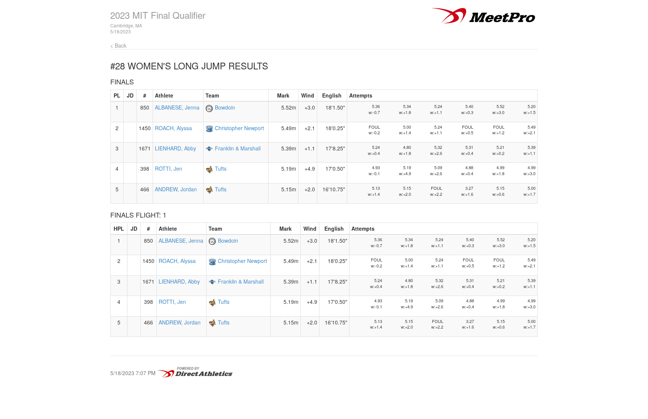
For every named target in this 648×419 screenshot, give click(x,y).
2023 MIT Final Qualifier (158, 14)
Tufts (220, 168)
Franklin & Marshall (238, 148)
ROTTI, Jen (168, 168)
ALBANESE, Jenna (177, 107)
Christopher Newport (239, 128)
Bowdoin (225, 107)
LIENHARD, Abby (175, 148)
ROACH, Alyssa (173, 128)
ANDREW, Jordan (176, 189)
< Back (118, 45)
